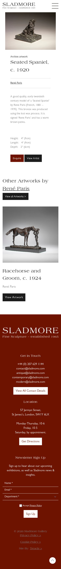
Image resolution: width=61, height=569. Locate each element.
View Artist (33, 158)
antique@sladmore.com (30, 373)
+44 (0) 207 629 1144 (30, 364)
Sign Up (30, 514)
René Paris (16, 83)
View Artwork (14, 297)
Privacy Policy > (30, 535)
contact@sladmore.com (30, 368)
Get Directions (31, 441)
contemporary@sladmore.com (30, 377)
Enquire (17, 158)
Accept (32, 506)
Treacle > (36, 548)
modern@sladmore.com (30, 382)
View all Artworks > (15, 197)
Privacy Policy (36, 506)
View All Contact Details (30, 391)
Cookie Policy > (30, 542)
